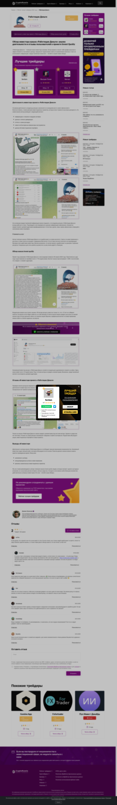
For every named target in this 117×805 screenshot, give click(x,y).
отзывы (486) (70, 412)
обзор (70, 407)
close (79, 387)
